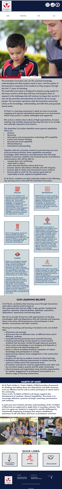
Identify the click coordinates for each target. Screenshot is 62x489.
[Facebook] (51, 477)
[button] (23, 15)
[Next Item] (60, 431)
